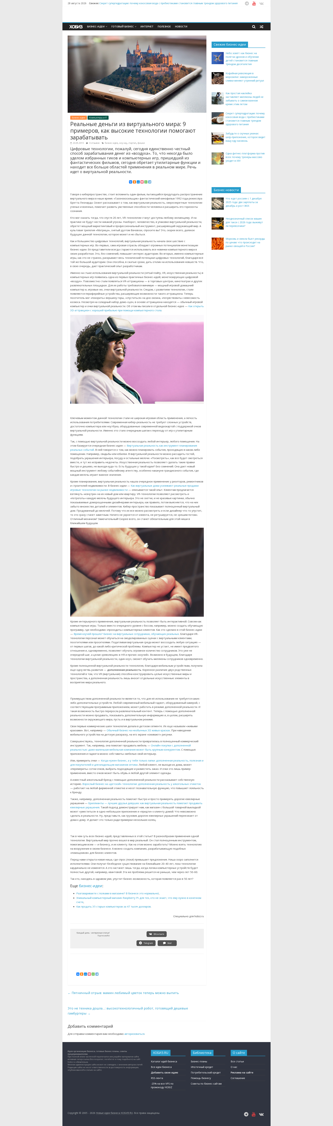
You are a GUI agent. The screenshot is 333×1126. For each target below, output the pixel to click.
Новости (181, 26)
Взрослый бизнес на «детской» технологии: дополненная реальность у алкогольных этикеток (141, 784)
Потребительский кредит (206, 1072)
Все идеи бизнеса (161, 1067)
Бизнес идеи (78, 117)
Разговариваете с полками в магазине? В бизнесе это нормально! (117, 893)
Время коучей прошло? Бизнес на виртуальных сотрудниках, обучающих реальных (126, 634)
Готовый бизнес (122, 26)
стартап (132, 143)
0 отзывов (94, 143)
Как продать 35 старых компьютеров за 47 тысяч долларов (113, 906)
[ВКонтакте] (130, 181)
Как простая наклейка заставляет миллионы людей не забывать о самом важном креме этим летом (159, 3)
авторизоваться (134, 1033)
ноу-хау (123, 143)
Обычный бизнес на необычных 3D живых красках (138, 730)
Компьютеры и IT (98, 117)
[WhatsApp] (145, 181)
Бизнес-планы (199, 1061)
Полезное (164, 26)
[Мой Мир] (138, 181)
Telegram (148, 943)
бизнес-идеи (90, 885)
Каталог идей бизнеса (164, 1061)
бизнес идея (111, 143)
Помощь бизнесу (201, 1078)
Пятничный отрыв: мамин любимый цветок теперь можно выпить (123, 993)
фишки (141, 143)
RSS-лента (157, 1078)
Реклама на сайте (242, 1072)
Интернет (146, 26)
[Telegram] (149, 181)
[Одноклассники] (134, 181)
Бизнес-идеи (96, 26)
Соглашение (238, 1078)
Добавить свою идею (164, 1072)
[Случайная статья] (261, 26)
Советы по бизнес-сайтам (206, 1083)
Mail (169, 943)
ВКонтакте (158, 934)
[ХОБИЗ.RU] (76, 26)
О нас (234, 1067)
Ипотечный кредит (202, 1067)
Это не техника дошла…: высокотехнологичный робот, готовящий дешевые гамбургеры (128, 1010)
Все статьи (237, 1061)
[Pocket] (142, 181)
